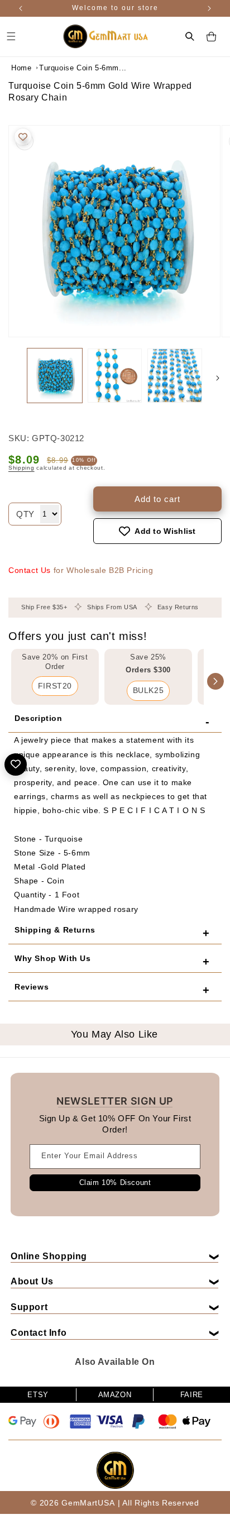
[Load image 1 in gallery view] (54, 375)
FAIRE (191, 1395)
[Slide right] (217, 378)
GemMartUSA (87, 1502)
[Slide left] (12, 378)
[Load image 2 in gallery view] (115, 375)
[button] (190, 36)
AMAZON (115, 1395)
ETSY (37, 1395)
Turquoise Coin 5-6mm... (67, 68)
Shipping (21, 468)
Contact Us (29, 570)
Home (21, 68)
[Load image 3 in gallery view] (174, 375)
